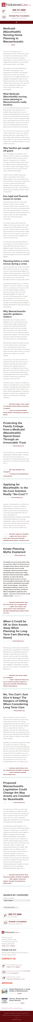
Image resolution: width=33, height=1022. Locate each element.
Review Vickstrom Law (16, 979)
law (12, 826)
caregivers (12, 536)
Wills (25, 604)
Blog (10, 469)
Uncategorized (6, 408)
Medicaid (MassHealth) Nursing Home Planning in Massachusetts (13, 35)
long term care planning (13, 681)
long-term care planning (15, 410)
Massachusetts (14, 538)
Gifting (13, 469)
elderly (11, 879)
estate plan (20, 606)
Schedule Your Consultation (19, 16)
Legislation (15, 879)
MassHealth (9, 406)
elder (16, 536)
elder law (20, 536)
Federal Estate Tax (21, 608)
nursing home (22, 540)
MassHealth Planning (23, 474)
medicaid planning (17, 412)
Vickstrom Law (16, 5)
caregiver (12, 679)
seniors (27, 540)
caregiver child (17, 679)
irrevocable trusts (14, 474)
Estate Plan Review (19, 602)
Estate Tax (10, 608)
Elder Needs (12, 404)
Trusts (23, 469)
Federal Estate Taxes (11, 770)
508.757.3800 (19, 10)
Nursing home (25, 406)
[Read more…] (23, 527)
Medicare (19, 406)
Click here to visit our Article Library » (12, 1008)
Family (22, 404)
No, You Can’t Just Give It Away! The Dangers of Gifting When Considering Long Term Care (15, 701)
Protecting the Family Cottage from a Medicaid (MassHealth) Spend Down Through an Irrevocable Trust (14, 432)
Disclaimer (23, 1015)
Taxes (7, 613)
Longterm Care (18, 534)
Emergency (18, 404)
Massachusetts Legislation (9, 877)
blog (18, 647)
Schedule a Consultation (18, 922)
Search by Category (8, 898)
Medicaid (14, 406)
